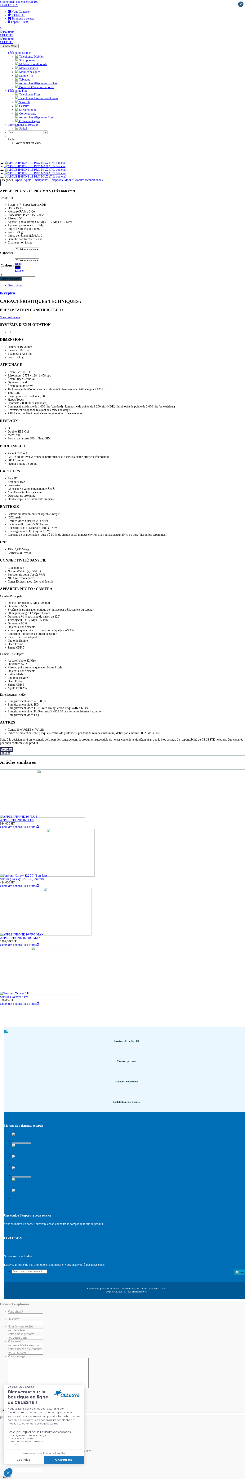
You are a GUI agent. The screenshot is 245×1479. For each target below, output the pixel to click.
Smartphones (40, 180)
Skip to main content (12, 1)
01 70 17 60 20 (9, 5)
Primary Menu (9, 46)
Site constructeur (10, 317)
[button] (27, 253)
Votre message (16, 1356)
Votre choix (15, 1311)
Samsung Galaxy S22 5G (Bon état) (22, 879)
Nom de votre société (21, 1326)
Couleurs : (7, 265)
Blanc (18, 263)
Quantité (14, 1319)
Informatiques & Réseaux (23, 124)
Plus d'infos (30, 827)
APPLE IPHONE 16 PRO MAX (20, 938)
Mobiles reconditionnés (88, 180)
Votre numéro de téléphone (25, 1348)
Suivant (5, 753)
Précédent (6, 749)
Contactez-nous (150, 1288)
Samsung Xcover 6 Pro (14, 996)
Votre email (15, 1341)
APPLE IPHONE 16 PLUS (17, 820)
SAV (163, 1288)
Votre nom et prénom (21, 1334)
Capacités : (7, 252)
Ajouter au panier (11, 278)
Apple (18, 180)
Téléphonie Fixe (17, 90)
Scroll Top (32, 1)
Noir (17, 267)
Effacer (19, 270)
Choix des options (11, 827)
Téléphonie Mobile (19, 52)
